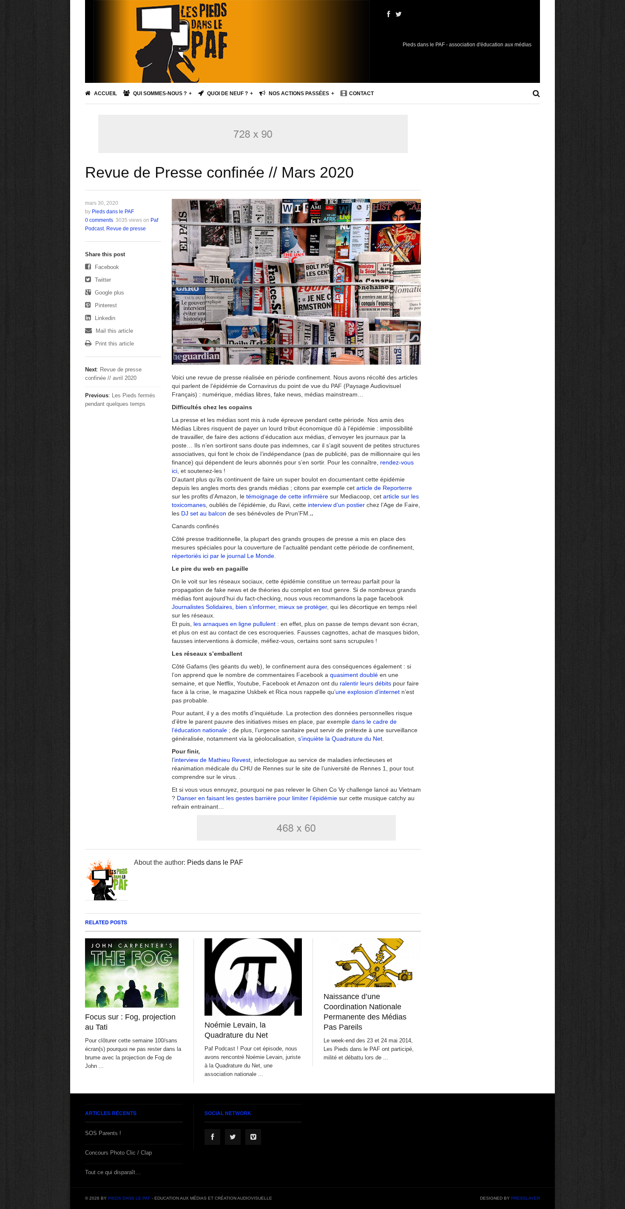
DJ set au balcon (203, 513)
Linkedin (104, 318)
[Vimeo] (253, 1137)
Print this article (114, 343)
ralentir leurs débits (364, 683)
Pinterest (105, 305)
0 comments (99, 220)
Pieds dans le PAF (113, 212)
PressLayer (525, 1198)
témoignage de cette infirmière (288, 496)
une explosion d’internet (367, 691)
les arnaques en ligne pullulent (234, 623)
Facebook (106, 267)
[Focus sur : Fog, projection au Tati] (134, 973)
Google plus (108, 292)
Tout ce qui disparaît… (113, 1172)
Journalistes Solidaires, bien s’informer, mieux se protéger (249, 606)
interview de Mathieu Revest (212, 759)
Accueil (105, 93)
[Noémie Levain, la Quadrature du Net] (253, 976)
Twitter (102, 280)
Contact (361, 93)
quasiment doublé (355, 674)
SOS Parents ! (103, 1133)
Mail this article (113, 331)
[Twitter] (398, 14)
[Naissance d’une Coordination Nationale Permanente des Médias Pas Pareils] (372, 962)
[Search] (536, 93)
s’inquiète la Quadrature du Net (340, 738)
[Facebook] (388, 14)
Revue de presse (126, 229)
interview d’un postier (337, 504)
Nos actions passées (298, 93)
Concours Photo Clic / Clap (118, 1153)
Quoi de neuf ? (227, 93)
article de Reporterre (384, 487)
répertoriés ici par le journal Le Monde (223, 555)
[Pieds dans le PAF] (232, 68)
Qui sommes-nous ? (159, 93)
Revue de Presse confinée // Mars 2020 (219, 172)
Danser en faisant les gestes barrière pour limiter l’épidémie (257, 798)
